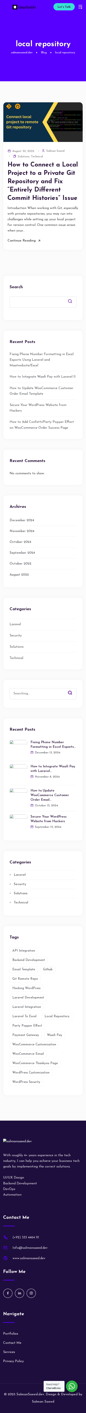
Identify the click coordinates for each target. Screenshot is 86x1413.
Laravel (15, 624)
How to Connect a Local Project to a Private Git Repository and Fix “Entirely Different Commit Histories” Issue (43, 182)
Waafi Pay (54, 1035)
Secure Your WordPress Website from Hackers (48, 819)
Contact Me (12, 1343)
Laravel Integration (26, 1007)
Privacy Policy (13, 1361)
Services (9, 1352)
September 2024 (22, 553)
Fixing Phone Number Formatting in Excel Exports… (53, 745)
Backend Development (28, 960)
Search (16, 287)
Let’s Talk (64, 7)
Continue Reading (22, 240)
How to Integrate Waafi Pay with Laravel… (52, 769)
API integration (23, 950)
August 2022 (19, 574)
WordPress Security (26, 1082)
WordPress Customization (30, 1072)
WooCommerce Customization (34, 1044)
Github (48, 969)
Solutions (23, 156)
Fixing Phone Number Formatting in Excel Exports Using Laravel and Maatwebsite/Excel (41, 360)
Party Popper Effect (27, 1025)
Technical (37, 156)
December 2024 (22, 520)
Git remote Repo (25, 979)
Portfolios (10, 1333)
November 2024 (22, 531)
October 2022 (20, 563)
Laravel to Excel (24, 1016)
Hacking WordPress (26, 988)
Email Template (23, 969)
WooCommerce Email (28, 1054)
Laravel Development (28, 997)
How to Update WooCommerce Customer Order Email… (49, 795)
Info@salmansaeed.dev (30, 1248)
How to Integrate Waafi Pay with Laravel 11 (43, 376)
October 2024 (20, 542)
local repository (57, 1016)
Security (16, 635)
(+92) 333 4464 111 (26, 1237)
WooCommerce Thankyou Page (35, 1063)
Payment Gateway (25, 1035)
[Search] (73, 689)
